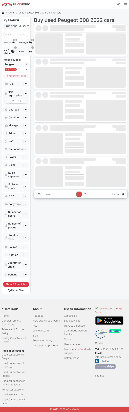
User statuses (72, 344)
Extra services (72, 320)
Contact (99, 343)
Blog (35, 335)
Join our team (41, 330)
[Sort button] (123, 194)
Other (11, 12)
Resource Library (42, 340)
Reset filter (17, 290)
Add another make (17, 75)
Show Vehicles (16, 284)
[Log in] (120, 4)
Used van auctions (12, 394)
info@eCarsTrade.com (108, 357)
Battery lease (71, 358)
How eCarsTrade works (46, 320)
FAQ (35, 325)
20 (38, 194)
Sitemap (99, 375)
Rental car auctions (13, 389)
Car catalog (70, 315)
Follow (105, 361)
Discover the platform (45, 345)
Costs (67, 339)
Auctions (11, 26)
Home (5, 315)
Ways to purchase (74, 325)
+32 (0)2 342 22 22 (112, 349)
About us (38, 315)
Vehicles (24, 26)
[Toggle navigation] (125, 4)
